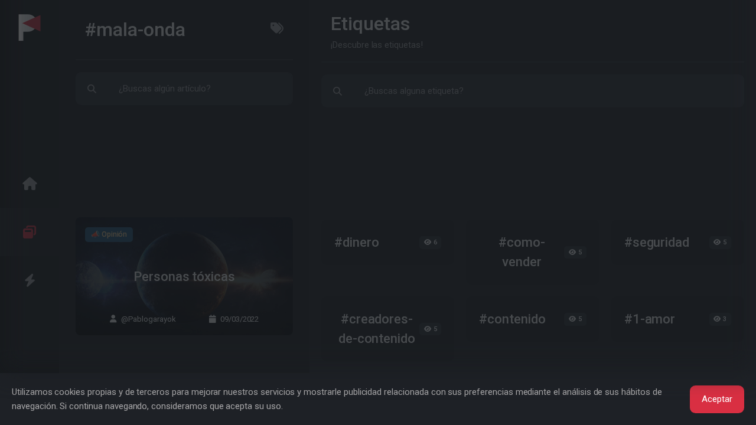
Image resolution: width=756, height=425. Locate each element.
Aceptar (717, 399)
